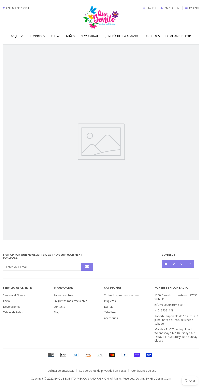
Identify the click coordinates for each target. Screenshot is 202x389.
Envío (6, 301)
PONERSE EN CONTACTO (171, 287)
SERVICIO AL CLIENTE (17, 287)
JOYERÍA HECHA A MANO (122, 36)
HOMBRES (35, 36)
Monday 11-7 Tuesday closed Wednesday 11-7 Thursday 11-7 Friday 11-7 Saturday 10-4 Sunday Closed (175, 334)
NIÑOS (70, 36)
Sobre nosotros (63, 295)
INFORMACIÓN (63, 287)
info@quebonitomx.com (169, 305)
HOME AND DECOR (178, 36)
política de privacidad (61, 370)
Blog (56, 312)
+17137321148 (164, 310)
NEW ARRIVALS (90, 36)
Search (151, 8)
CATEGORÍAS (113, 287)
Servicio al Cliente (14, 295)
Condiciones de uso (143, 370)
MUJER (15, 36)
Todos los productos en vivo (122, 295)
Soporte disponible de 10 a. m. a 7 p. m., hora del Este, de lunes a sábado (176, 319)
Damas (108, 306)
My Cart (194, 8)
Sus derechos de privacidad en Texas (102, 370)
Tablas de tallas (13, 312)
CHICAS (56, 36)
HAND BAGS (152, 36)
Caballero (110, 312)
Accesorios (111, 318)
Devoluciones (11, 306)
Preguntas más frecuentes (70, 301)
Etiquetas (110, 301)
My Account (172, 8)
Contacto (59, 306)
